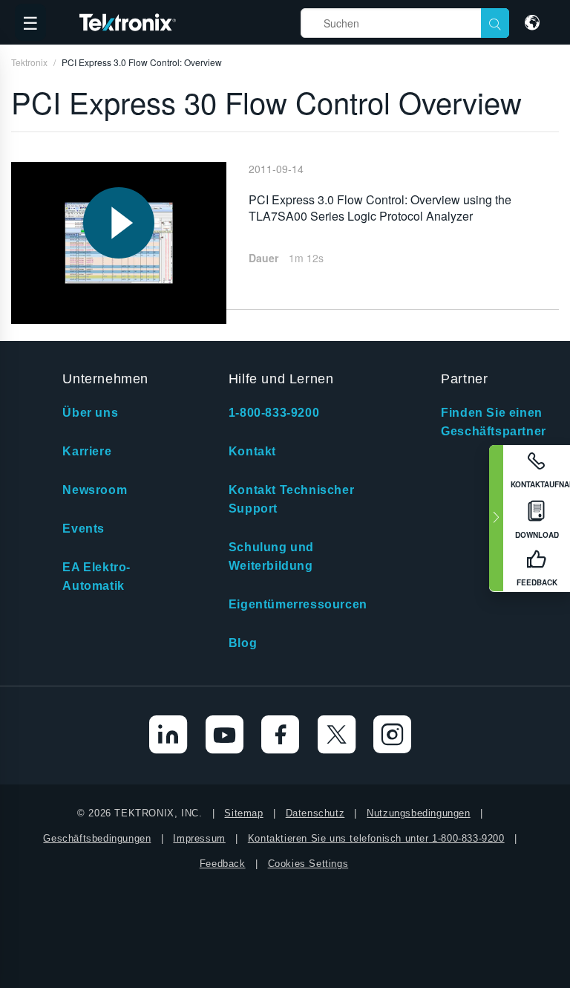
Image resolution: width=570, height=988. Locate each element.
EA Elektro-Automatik (96, 576)
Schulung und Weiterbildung (271, 556)
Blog (243, 643)
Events (83, 528)
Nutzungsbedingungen (418, 813)
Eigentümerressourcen (298, 604)
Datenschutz (315, 813)
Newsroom (94, 490)
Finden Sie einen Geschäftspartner (493, 422)
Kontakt (252, 451)
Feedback (223, 863)
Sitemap (243, 813)
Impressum (199, 838)
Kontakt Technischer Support (291, 499)
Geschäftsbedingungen (97, 838)
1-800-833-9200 (274, 412)
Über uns (90, 412)
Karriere (86, 451)
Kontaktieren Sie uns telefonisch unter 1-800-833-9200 (376, 838)
